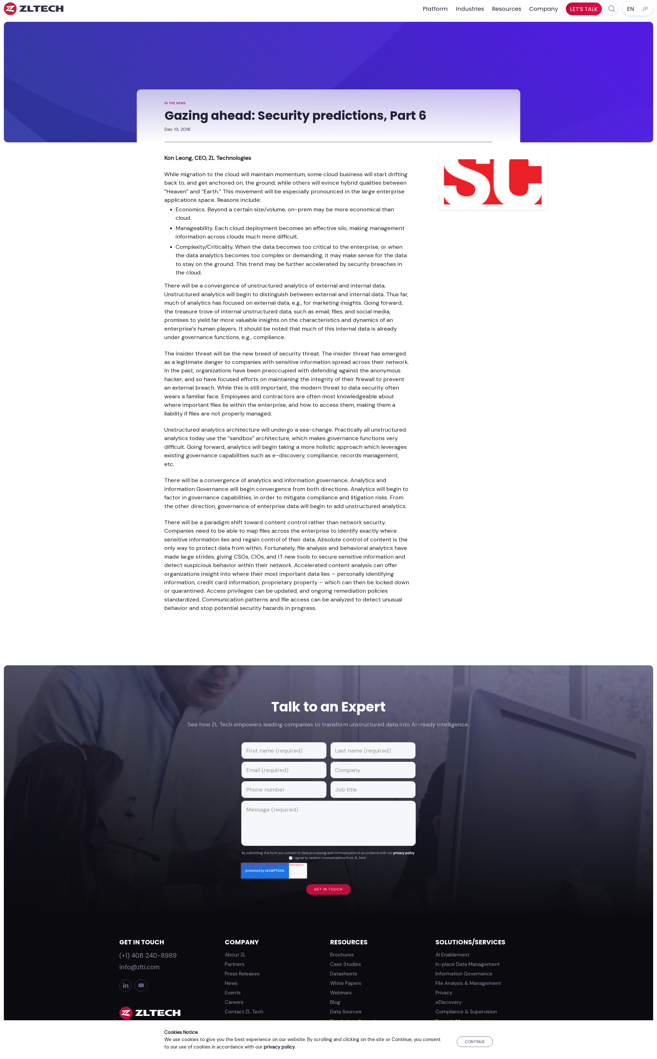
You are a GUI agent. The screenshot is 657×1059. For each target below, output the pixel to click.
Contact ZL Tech (244, 1011)
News (231, 983)
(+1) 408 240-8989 (148, 955)
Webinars (341, 992)
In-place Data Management (468, 964)
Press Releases (242, 973)
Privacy (444, 992)
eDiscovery (449, 1002)
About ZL (235, 954)
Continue (475, 1041)
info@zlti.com (139, 967)
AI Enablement (452, 954)
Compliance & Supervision (466, 1011)
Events (233, 992)
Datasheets (343, 973)
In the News (175, 103)
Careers (234, 1002)
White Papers (345, 983)
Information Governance (464, 973)
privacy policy (403, 853)
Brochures (342, 954)
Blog (335, 1002)
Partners (235, 964)
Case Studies (345, 964)
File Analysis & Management (468, 983)
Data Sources (346, 1011)
